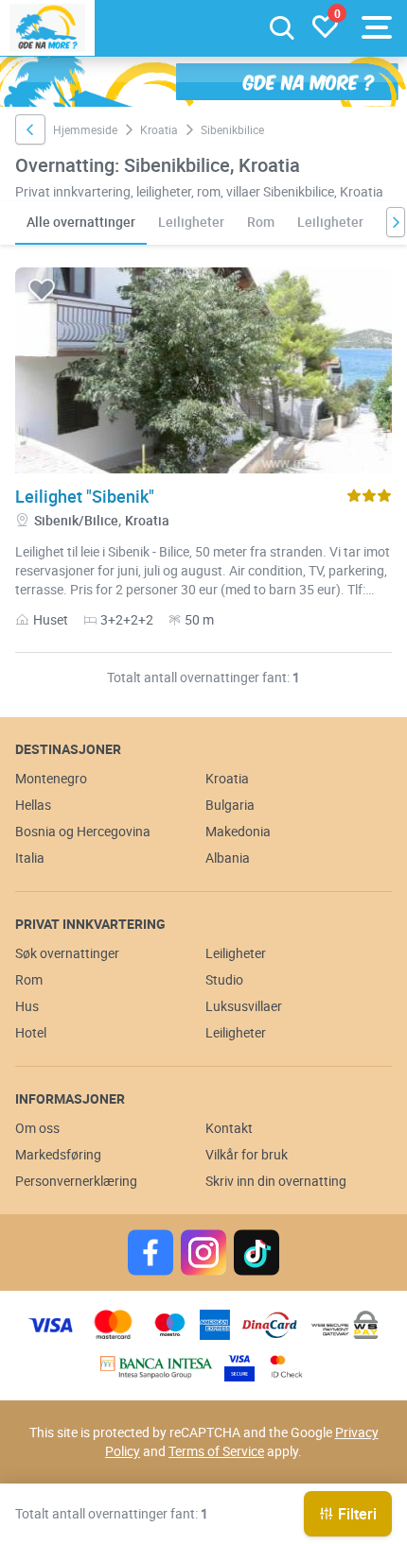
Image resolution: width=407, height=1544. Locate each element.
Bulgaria (230, 805)
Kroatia (159, 129)
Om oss (37, 1128)
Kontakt (229, 1128)
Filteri (357, 1513)
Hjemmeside (85, 129)
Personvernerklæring (76, 1181)
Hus (27, 1006)
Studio (224, 979)
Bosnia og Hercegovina (82, 831)
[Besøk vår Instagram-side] (203, 1252)
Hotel (30, 1032)
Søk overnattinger (67, 953)
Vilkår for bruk (246, 1154)
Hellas (33, 805)
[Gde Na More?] (47, 28)
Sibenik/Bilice (76, 520)
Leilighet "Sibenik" (84, 496)
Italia (29, 857)
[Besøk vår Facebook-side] (150, 1252)
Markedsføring (58, 1154)
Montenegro (51, 778)
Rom (260, 222)
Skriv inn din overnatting (275, 1181)
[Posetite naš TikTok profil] (256, 1252)
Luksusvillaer (243, 1006)
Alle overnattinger (81, 222)
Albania (227, 857)
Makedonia (238, 831)
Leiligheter (191, 222)
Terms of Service (216, 1451)
